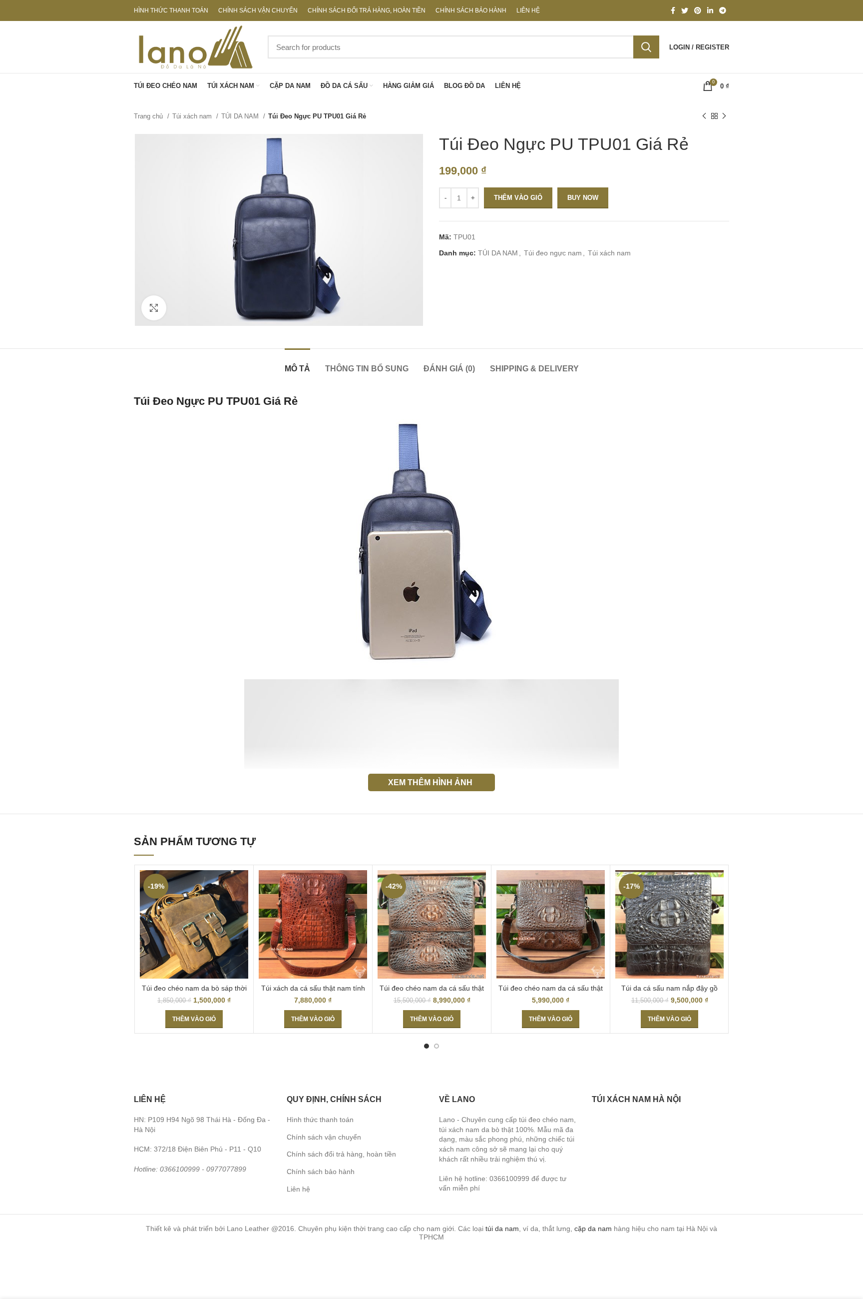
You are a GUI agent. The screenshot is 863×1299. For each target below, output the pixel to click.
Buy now (582, 197)
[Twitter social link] (684, 10)
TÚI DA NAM (241, 116)
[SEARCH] (646, 46)
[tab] (297, 363)
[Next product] (724, 116)
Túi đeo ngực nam (553, 253)
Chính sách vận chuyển (324, 1137)
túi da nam (502, 1229)
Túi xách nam (193, 116)
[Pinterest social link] (697, 10)
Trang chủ (149, 116)
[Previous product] (704, 116)
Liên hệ (298, 1189)
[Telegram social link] (722, 10)
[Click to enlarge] (153, 307)
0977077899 (226, 1169)
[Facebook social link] (673, 10)
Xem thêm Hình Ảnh (430, 782)
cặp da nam (593, 1229)
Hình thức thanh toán (320, 1120)
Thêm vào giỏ (518, 197)
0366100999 (180, 1169)
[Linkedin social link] (710, 10)
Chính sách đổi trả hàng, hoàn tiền (341, 1154)
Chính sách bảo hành (321, 1172)
